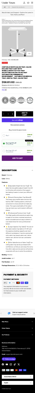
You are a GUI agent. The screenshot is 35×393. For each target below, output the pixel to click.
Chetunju (4, 60)
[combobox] (17, 7)
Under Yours (8, 388)
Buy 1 (7, 135)
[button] (28, 3)
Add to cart (24, 114)
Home (3, 19)
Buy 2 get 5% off (11, 143)
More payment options (17, 125)
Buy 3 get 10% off (11, 151)
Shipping (4, 85)
